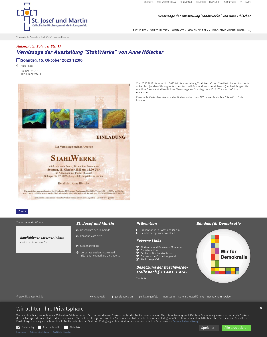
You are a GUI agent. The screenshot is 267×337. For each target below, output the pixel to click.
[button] (248, 31)
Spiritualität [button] (158, 30)
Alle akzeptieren (236, 328)
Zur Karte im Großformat (30, 222)
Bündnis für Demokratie (218, 223)
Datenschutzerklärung (186, 321)
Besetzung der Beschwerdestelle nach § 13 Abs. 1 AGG (162, 269)
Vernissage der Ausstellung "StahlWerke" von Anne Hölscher (42, 37)
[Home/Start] (53, 17)
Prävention (146, 223)
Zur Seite (141, 278)
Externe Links (148, 240)
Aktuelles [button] (139, 30)
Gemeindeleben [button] (198, 30)
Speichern (209, 328)
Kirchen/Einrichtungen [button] (228, 30)
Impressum (21, 332)
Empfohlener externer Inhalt (41, 237)
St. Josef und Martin (95, 223)
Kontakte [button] (177, 30)
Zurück (22, 211)
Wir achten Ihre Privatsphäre (50, 309)
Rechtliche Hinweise (62, 332)
